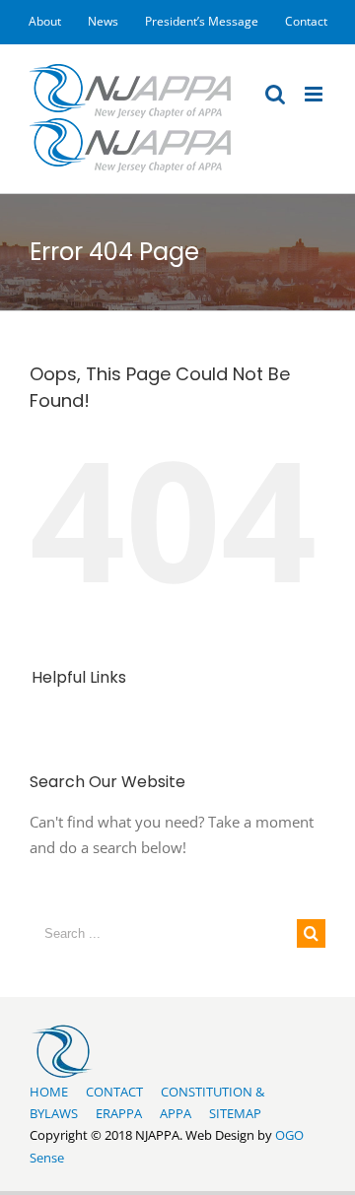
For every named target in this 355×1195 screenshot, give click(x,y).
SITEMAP (235, 1113)
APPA (175, 1113)
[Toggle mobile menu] (315, 94)
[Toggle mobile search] (275, 94)
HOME (49, 1091)
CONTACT (114, 1091)
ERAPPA (119, 1113)
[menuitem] (45, 21)
